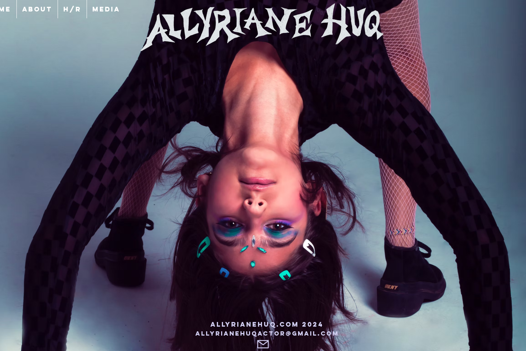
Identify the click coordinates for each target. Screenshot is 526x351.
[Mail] (263, 344)
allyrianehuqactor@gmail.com (267, 333)
